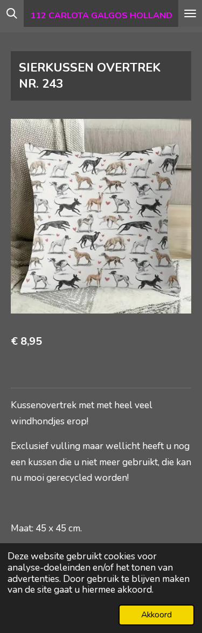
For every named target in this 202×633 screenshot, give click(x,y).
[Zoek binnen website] (12, 13)
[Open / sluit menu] (190, 13)
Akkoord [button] (156, 615)
